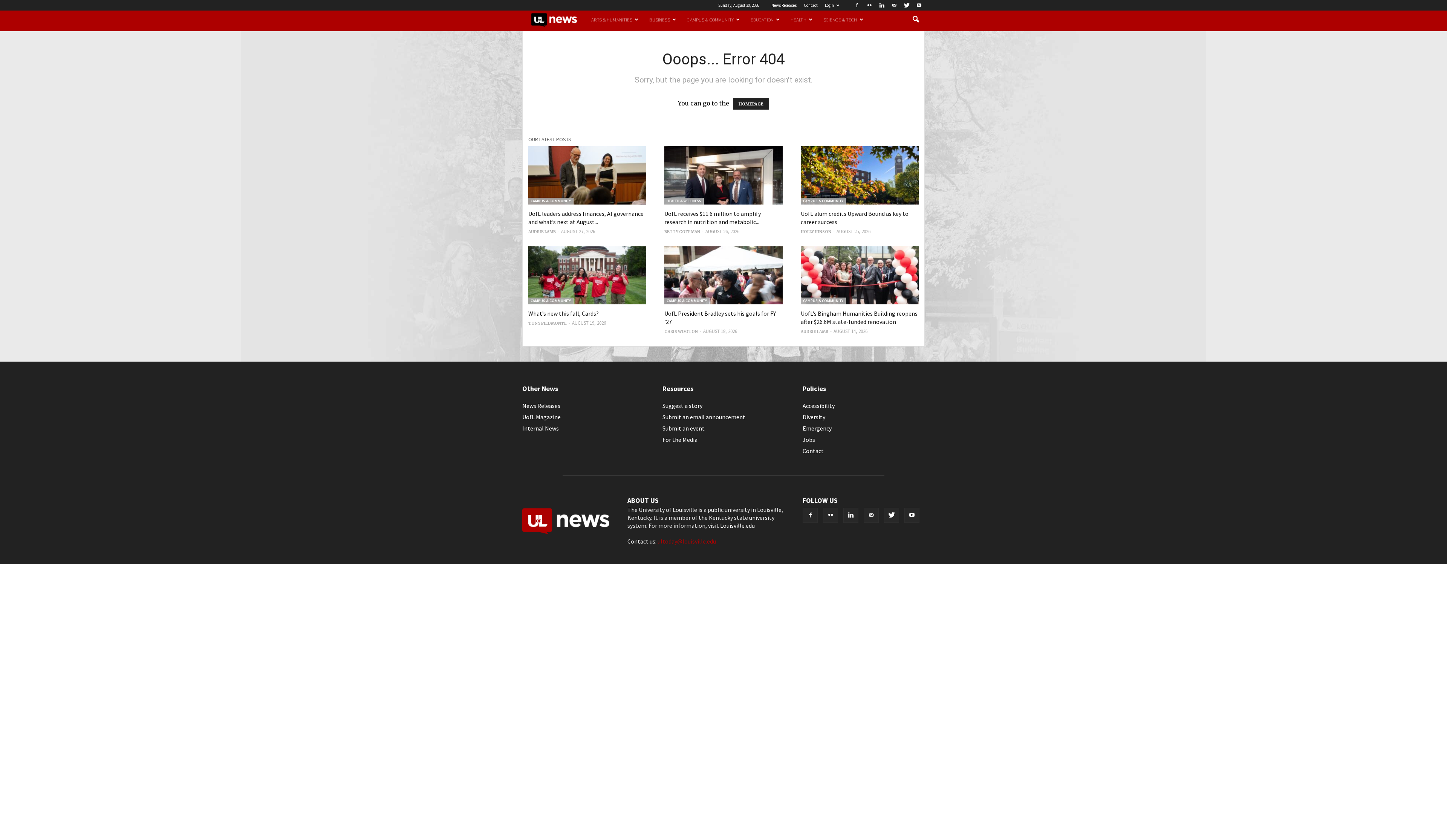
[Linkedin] (881, 5)
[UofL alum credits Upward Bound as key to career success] (860, 175)
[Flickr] (869, 5)
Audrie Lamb (542, 231)
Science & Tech (840, 20)
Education (762, 20)
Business (659, 20)
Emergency (817, 428)
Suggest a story (682, 405)
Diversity (814, 417)
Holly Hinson (816, 231)
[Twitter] (906, 5)
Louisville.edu (737, 525)
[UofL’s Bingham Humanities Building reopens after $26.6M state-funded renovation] (860, 275)
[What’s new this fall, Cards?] (587, 275)
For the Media (679, 439)
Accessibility (819, 405)
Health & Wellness (684, 201)
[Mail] (894, 5)
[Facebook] (857, 5)
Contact (811, 5)
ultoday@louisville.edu (687, 541)
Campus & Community (710, 20)
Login (829, 5)
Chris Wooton (681, 331)
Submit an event (683, 428)
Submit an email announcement (703, 417)
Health (798, 20)
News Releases (784, 5)
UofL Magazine (541, 417)
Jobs (809, 439)
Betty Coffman (682, 231)
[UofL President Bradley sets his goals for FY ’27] (723, 275)
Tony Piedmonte (547, 323)
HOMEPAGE (751, 104)
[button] (916, 20)
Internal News (540, 428)
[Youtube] (919, 5)
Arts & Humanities (611, 20)
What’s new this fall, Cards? (563, 313)
